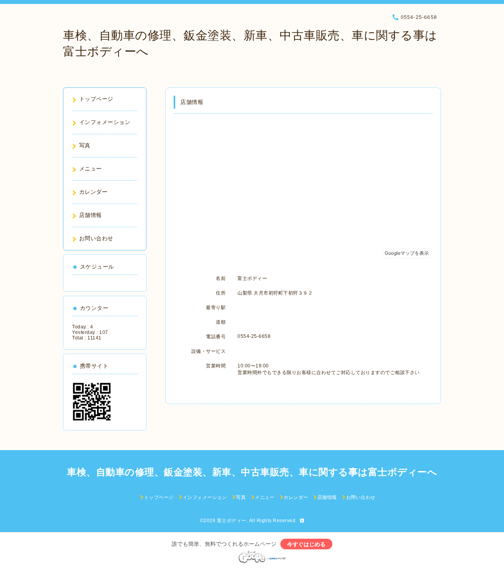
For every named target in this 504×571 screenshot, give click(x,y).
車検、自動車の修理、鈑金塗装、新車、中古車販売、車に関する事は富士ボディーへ (252, 472)
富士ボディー (231, 520)
